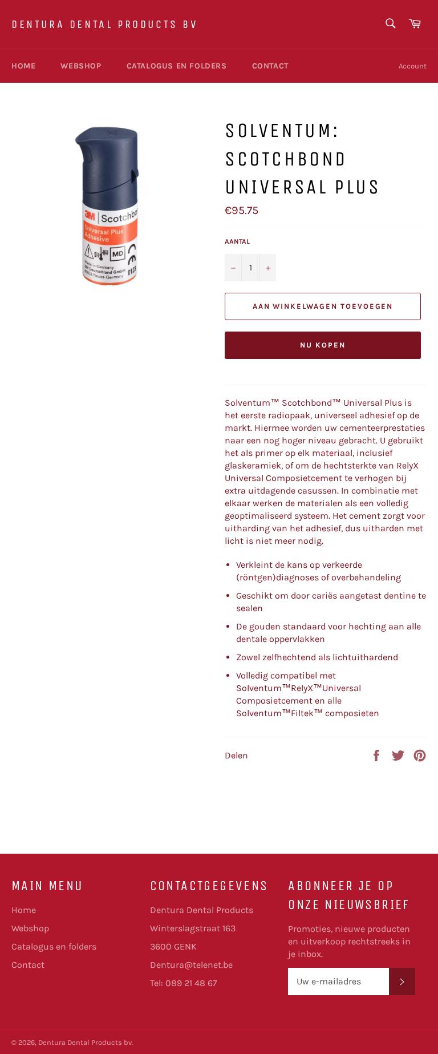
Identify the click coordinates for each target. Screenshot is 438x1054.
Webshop (80, 66)
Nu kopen (323, 345)
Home (23, 66)
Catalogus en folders (177, 66)
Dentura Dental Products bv (104, 24)
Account (413, 66)
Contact (270, 66)
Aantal (237, 241)
